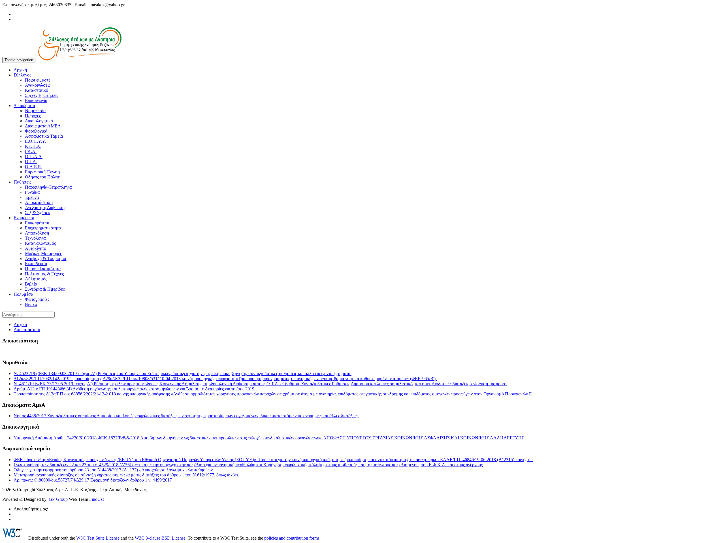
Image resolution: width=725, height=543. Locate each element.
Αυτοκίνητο (35, 248)
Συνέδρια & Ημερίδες (45, 289)
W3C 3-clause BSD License (160, 538)
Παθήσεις (22, 182)
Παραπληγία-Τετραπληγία (48, 187)
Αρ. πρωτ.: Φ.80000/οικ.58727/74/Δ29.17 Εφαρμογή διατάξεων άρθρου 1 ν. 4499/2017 (93, 480)
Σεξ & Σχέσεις (38, 212)
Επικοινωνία (36, 100)
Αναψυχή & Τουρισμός (46, 258)
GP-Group (58, 499)
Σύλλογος (22, 75)
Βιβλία (31, 284)
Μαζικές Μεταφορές (43, 253)
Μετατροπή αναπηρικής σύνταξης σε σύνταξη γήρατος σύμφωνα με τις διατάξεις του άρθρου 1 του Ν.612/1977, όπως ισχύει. (126, 474)
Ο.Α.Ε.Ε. (33, 166)
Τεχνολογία (35, 238)
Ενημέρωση (24, 217)
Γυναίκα (32, 192)
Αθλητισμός (36, 278)
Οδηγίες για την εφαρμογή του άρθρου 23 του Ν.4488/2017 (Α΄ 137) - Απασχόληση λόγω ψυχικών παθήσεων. (114, 469)
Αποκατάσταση (39, 202)
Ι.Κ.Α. (31, 151)
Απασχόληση (37, 233)
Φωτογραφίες (37, 299)
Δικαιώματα (24, 105)
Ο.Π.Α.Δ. (33, 156)
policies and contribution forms (291, 538)
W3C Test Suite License (98, 538)
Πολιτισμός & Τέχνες (44, 273)
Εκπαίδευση (36, 263)
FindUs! (96, 499)
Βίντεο (31, 304)
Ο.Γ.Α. (31, 161)
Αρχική (20, 69)
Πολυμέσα (23, 294)
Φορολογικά (36, 131)
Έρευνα (32, 197)
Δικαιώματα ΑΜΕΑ (43, 125)
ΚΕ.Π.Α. (33, 146)
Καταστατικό (36, 90)
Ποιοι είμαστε (37, 80)
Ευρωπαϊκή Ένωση (42, 171)
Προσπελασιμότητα (43, 268)
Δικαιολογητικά (39, 120)
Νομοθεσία (35, 110)
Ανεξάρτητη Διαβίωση (45, 207)
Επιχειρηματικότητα (43, 227)
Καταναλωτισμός (40, 243)
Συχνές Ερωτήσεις (41, 95)
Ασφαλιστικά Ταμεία (44, 136)
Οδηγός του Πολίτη (42, 176)
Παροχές (33, 115)
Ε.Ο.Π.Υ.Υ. (35, 141)
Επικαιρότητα (37, 222)
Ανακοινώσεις (37, 85)
